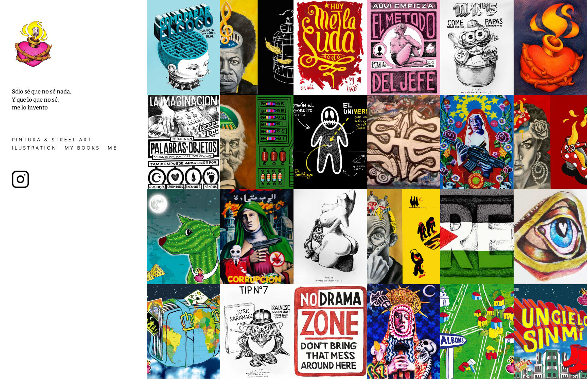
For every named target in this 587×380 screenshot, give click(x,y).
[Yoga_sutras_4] (183, 187)
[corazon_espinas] (550, 93)
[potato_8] (330, 282)
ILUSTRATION (34, 148)
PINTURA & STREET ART (52, 140)
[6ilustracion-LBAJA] (550, 377)
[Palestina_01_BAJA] (477, 282)
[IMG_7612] (330, 93)
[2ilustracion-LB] (477, 377)
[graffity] (403, 187)
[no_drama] (330, 377)
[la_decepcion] (477, 187)
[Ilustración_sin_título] (257, 93)
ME (113, 148)
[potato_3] (477, 93)
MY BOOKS (82, 148)
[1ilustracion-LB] (183, 377)
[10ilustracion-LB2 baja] (183, 282)
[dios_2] (550, 282)
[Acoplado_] (550, 187)
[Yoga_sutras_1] (403, 93)
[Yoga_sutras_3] (183, 93)
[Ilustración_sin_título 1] (257, 187)
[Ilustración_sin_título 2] (330, 187)
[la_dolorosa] (403, 377)
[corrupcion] (257, 282)
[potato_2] (257, 377)
